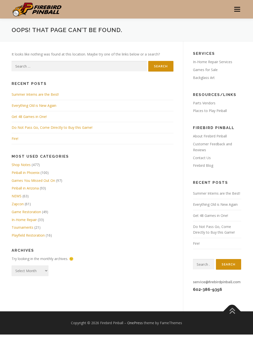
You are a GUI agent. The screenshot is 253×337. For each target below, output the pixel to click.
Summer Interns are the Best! (35, 94)
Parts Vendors (204, 103)
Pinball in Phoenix (26, 172)
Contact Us (202, 157)
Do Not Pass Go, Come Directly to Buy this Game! (52, 127)
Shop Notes (21, 164)
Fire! (15, 138)
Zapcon (18, 204)
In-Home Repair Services (212, 61)
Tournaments (22, 227)
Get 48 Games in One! (29, 116)
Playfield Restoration (28, 235)
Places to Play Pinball (210, 110)
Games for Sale (205, 69)
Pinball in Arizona (25, 188)
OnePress (135, 322)
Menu (237, 9)
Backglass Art (204, 77)
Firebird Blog (203, 165)
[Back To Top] (232, 311)
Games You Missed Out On (33, 180)
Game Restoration (26, 211)
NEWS (16, 196)
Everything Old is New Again (34, 105)
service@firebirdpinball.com (216, 282)
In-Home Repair (24, 219)
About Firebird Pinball (210, 136)
